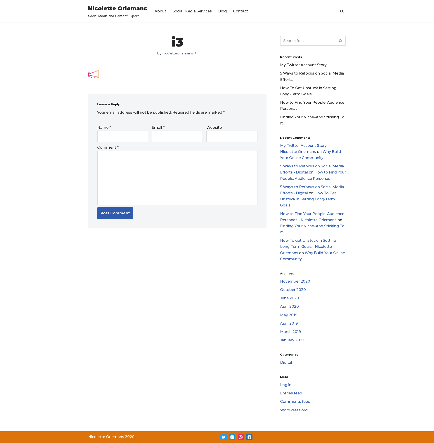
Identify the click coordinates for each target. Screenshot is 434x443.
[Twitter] (223, 437)
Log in (285, 385)
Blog (222, 11)
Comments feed (295, 401)
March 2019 (290, 332)
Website (214, 127)
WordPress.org (294, 410)
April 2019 (289, 323)
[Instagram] (241, 437)
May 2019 (288, 315)
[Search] (342, 11)
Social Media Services (192, 11)
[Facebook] (249, 437)
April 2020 (289, 306)
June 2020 (289, 298)
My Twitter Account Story (303, 65)
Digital (286, 362)
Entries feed (291, 393)
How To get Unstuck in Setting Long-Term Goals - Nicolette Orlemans (308, 246)
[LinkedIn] (232, 437)
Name (104, 127)
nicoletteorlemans (177, 53)
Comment (108, 147)
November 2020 (295, 281)
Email (158, 127)
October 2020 (293, 290)
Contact (240, 11)
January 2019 (292, 340)
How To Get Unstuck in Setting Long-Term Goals (308, 199)
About (160, 11)
